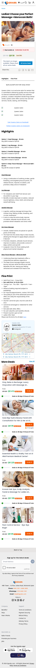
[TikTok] (23, 600)
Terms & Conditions (25, 610)
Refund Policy (23, 615)
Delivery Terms (23, 621)
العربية (22, 2)
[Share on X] (26, 70)
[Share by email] (32, 70)
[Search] (25, 2)
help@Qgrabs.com (20, 594)
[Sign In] (33, 2)
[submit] (32, 561)
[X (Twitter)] (15, 600)
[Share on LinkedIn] (29, 70)
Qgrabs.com (11, 663)
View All (31, 361)
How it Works (6, 615)
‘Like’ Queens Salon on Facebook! (18, 122)
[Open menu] (3, 2)
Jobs (3, 641)
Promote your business (9, 638)
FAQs (3, 613)
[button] (7, 339)
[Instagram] (13, 600)
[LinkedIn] (21, 600)
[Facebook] (18, 600)
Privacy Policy (23, 624)
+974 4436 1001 (22, 591)
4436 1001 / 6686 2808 (20, 588)
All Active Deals (26, 63)
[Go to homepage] (11, 2)
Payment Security (24, 613)
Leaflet (22, 352)
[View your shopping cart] (29, 2)
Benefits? (4, 610)
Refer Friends (6, 636)
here (24, 317)
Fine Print (14, 79)
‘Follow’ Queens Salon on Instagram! (18, 126)
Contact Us (22, 618)
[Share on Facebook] (23, 70)
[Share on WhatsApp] (19, 70)
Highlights (5, 79)
